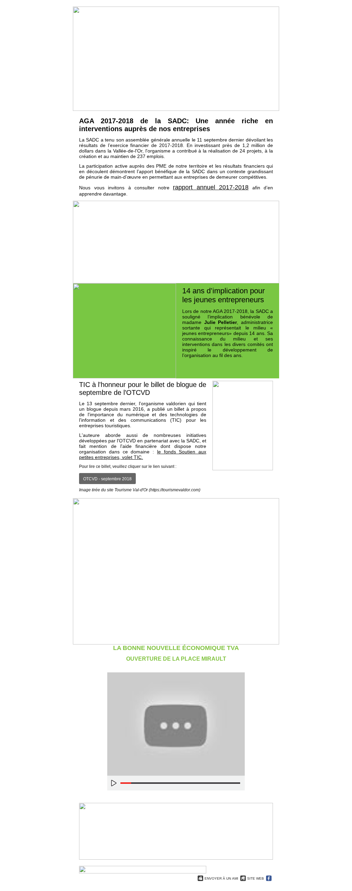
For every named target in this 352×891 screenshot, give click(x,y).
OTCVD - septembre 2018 (107, 478)
